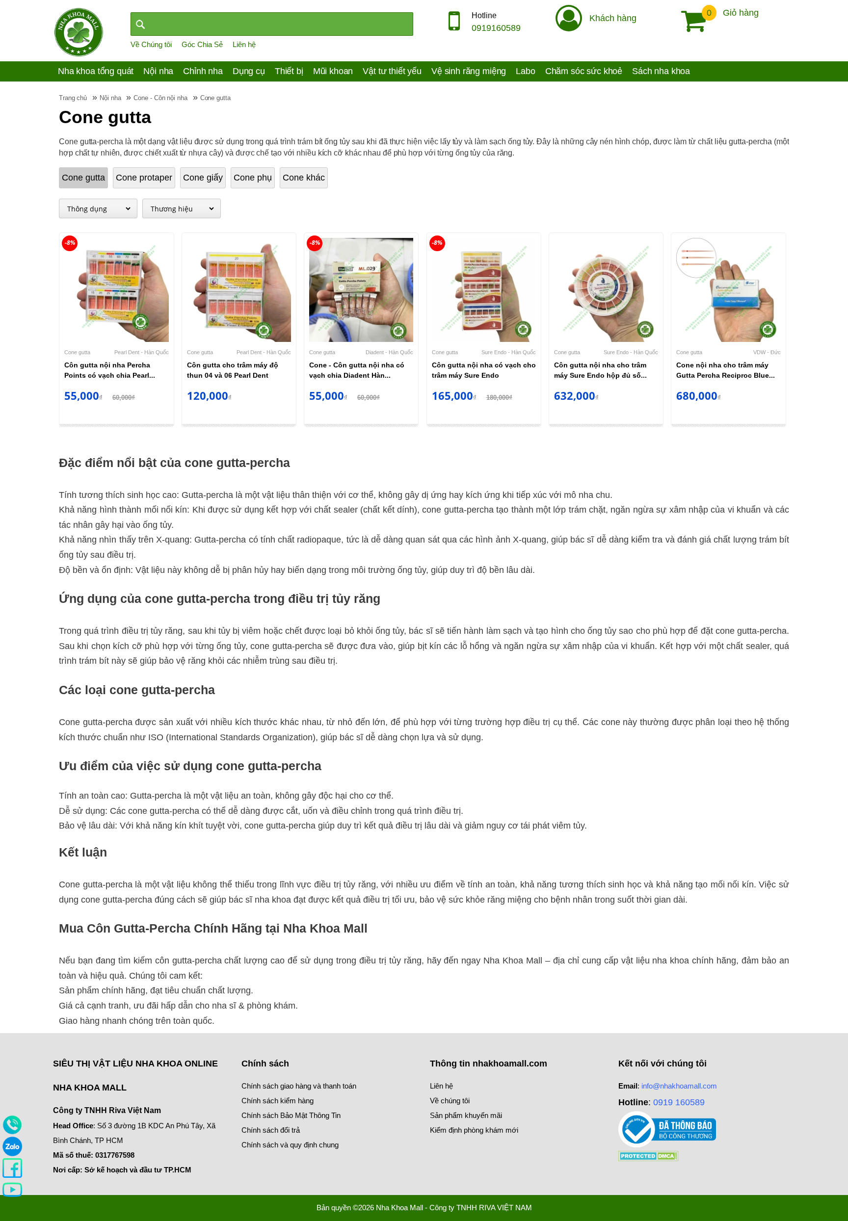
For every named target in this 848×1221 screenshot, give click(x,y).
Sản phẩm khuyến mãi (466, 1115)
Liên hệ (244, 44)
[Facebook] (12, 1167)
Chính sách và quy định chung (290, 1145)
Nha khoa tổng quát (95, 71)
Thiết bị (289, 71)
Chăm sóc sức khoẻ (583, 71)
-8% (70, 242)
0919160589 (496, 28)
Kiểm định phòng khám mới (474, 1130)
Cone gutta (83, 177)
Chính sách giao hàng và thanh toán (298, 1086)
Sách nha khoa (661, 71)
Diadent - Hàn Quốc (389, 352)
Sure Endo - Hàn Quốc (508, 352)
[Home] (78, 31)
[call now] (12, 1124)
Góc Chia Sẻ (202, 44)
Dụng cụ (249, 71)
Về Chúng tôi (151, 44)
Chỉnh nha (203, 71)
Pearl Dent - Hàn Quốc (141, 352)
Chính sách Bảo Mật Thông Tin (291, 1115)
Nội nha (158, 71)
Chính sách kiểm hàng (277, 1100)
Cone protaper (144, 177)
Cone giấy (203, 177)
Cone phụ (253, 177)
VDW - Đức (767, 352)
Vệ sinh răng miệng (468, 71)
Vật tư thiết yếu (392, 71)
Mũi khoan (333, 71)
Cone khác (304, 177)
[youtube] (12, 1189)
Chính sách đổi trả (270, 1130)
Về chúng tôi (450, 1100)
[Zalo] (12, 1146)
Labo (525, 71)
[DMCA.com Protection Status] (648, 1155)
